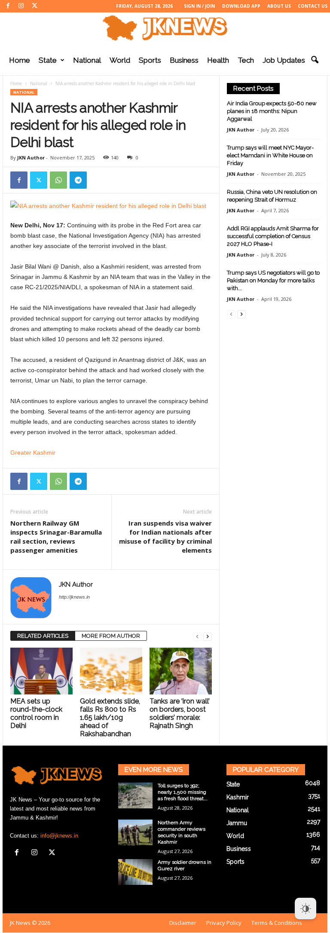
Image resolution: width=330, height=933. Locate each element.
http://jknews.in (74, 597)
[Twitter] (34, 6)
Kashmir (237, 797)
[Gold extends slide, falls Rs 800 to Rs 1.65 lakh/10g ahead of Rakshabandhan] (111, 671)
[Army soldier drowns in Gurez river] (135, 872)
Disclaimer (182, 923)
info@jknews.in (59, 835)
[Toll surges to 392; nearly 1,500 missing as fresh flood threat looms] (135, 795)
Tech (246, 60)
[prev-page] (197, 636)
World (120, 60)
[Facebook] (8, 6)
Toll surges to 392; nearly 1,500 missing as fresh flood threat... (183, 792)
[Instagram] (21, 6)
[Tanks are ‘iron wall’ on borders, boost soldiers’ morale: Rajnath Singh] (181, 671)
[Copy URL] (98, 180)
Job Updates (284, 60)
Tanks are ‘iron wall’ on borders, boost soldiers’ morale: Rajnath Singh (180, 713)
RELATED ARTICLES (42, 636)
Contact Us (312, 6)
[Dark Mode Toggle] (305, 908)
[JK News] (165, 27)
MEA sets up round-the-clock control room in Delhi (36, 713)
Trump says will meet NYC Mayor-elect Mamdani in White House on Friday (270, 155)
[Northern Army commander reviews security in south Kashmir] (135, 832)
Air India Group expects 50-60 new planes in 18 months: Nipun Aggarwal (272, 111)
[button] (314, 60)
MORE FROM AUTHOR (111, 636)
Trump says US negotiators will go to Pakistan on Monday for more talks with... (273, 280)
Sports (150, 60)
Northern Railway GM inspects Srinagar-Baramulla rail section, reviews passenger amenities (56, 536)
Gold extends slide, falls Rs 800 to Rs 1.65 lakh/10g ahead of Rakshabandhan (110, 717)
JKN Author (31, 157)
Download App (241, 6)
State (48, 60)
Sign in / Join (199, 6)
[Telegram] (78, 180)
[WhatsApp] (58, 180)
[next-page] (207, 636)
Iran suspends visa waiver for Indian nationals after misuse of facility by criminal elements (165, 536)
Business (184, 60)
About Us (279, 6)
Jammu (236, 823)
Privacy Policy (223, 923)
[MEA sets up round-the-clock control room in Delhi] (41, 671)
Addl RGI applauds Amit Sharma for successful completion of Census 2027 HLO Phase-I (273, 236)
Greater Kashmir (32, 452)
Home (19, 60)
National (87, 60)
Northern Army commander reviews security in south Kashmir (181, 832)
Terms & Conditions (276, 923)
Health (218, 60)
